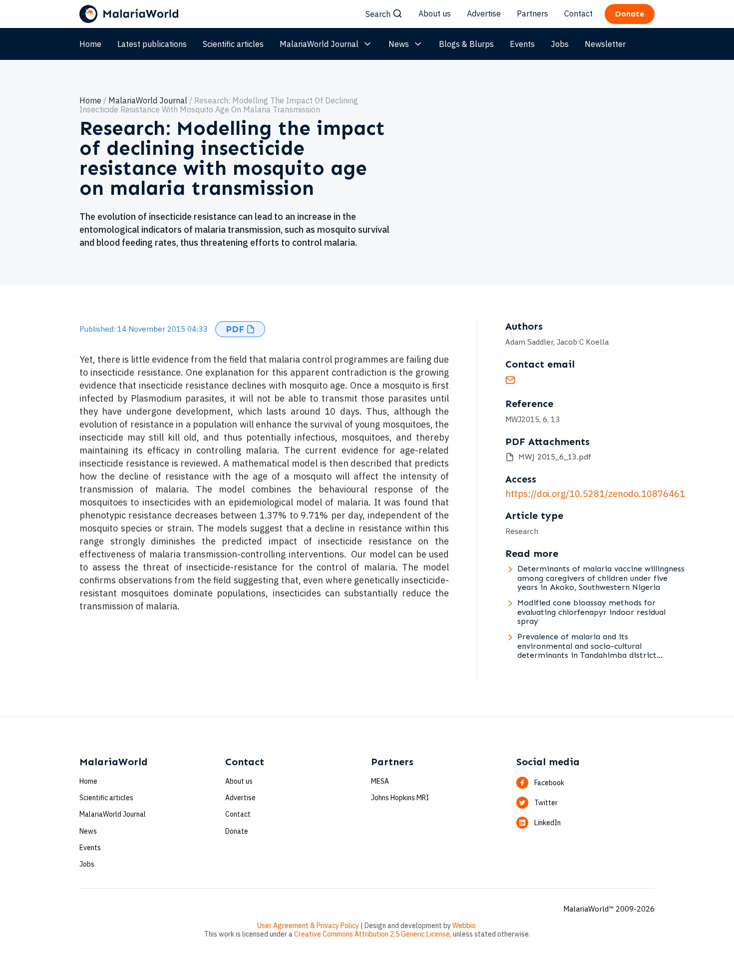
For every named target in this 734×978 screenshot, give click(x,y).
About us (434, 13)
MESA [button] (380, 781)
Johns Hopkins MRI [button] (400, 797)
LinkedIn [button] (547, 823)
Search (378, 14)
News (398, 44)
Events (522, 44)
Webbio (464, 925)
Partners (532, 13)
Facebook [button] (549, 783)
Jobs (560, 44)
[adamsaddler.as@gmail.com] (510, 382)
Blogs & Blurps (466, 44)
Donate (236, 831)
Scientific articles (233, 44)
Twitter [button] (546, 803)
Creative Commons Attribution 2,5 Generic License (372, 934)
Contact (578, 13)
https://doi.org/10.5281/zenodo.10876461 (595, 493)
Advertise (484, 13)
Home (90, 44)
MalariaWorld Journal (319, 44)
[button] (240, 329)
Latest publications (152, 44)
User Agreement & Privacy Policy (308, 925)
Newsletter (605, 44)
